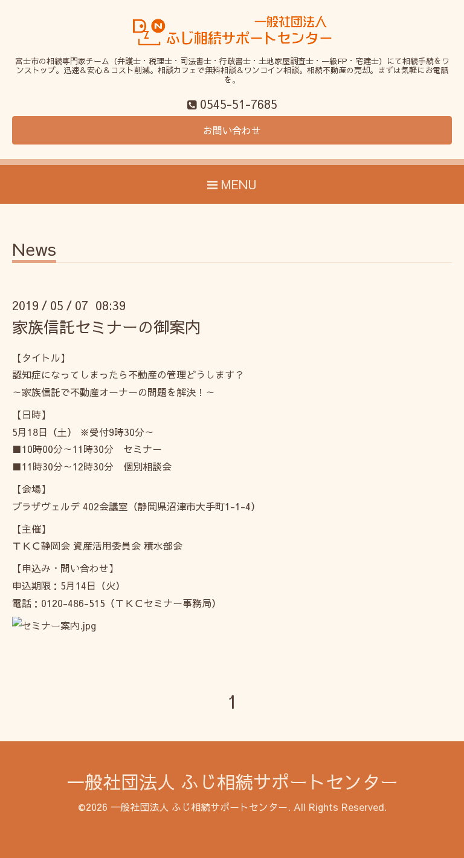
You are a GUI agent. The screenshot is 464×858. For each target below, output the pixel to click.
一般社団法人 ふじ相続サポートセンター (232, 781)
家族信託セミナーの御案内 (106, 326)
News (34, 251)
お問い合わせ (232, 130)
